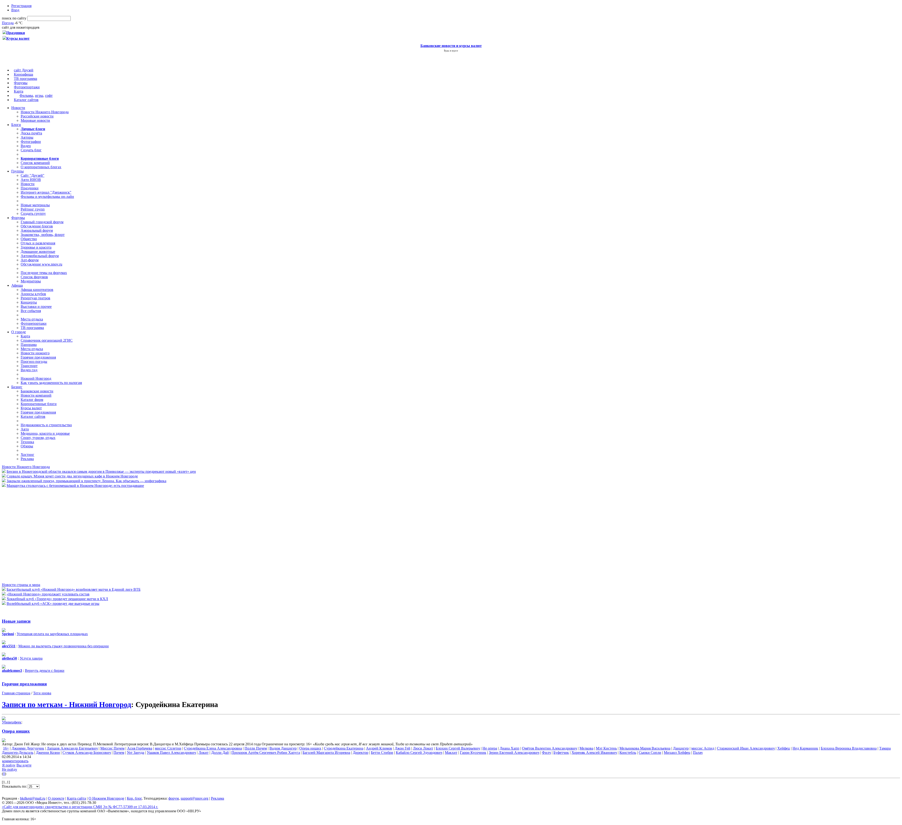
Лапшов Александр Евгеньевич (72, 748)
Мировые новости (35, 120)
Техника (27, 442)
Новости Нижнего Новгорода (45, 112)
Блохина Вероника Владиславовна (849, 748)
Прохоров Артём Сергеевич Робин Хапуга (265, 753)
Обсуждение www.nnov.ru (41, 264)
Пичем (118, 753)
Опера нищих (16, 731)
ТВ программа (25, 79)
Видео (26, 146)
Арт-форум (30, 260)
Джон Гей (402, 748)
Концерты (29, 302)
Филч (546, 753)
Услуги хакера (31, 658)
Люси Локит (423, 748)
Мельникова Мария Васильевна (644, 748)
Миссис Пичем (112, 748)
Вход (15, 10)
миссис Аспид (702, 748)
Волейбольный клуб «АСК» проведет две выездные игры (53, 604)
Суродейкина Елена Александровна (213, 748)
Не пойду (9, 769)
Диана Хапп (509, 748)
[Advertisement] (30, 535)
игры (39, 96)
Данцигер (681, 748)
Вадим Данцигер (283, 748)
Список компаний (35, 163)
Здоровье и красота (36, 247)
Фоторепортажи (27, 87)
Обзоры (27, 446)
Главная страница (16, 693)
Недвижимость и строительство (46, 425)
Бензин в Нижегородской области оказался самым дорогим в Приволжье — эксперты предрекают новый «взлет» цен (101, 471)
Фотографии (31, 142)
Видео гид (29, 370)
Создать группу (33, 213)
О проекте (56, 798)
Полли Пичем (256, 748)
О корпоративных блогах (41, 167)
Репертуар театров (35, 298)
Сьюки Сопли (650, 753)
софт (49, 96)
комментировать (15, 761)
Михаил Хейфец (677, 753)
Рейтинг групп (33, 209)
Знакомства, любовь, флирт (43, 235)
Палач (698, 753)
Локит (203, 753)
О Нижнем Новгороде (106, 798)
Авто (25, 429)
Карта (18, 91)
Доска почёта (31, 133)
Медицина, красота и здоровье (45, 433)
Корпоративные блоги (39, 404)
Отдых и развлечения (38, 243)
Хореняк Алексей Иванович (594, 753)
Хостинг (27, 455)
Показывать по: (15, 786)
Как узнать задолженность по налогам (51, 383)
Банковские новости (37, 391)
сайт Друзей (23, 70)
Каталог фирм (32, 400)
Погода (8, 23)
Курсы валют (31, 408)
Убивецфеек (11, 722)
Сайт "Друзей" (32, 175)
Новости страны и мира (21, 585)
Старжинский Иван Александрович (746, 748)
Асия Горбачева (139, 748)
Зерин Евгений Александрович (514, 753)
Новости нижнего (35, 353)
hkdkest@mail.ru (32, 798)
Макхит (451, 753)
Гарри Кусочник (473, 753)
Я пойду (9, 765)
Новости (18, 108)
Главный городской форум (42, 222)
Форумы (20, 83)
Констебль (627, 753)
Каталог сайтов (26, 100)
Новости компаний (36, 395)
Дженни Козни (48, 753)
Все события (31, 311)
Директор (360, 753)
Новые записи (16, 621)
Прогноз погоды (34, 362)
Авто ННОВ (31, 180)
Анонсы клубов (33, 294)
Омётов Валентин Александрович (549, 748)
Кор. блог (134, 798)
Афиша (17, 285)
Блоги (16, 125)
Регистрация (21, 6)
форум (173, 798)
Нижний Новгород (36, 378)
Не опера (489, 748)
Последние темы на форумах (44, 273)
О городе (18, 332)
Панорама (29, 345)
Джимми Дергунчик (28, 748)
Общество (29, 239)
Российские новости (37, 116)
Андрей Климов (379, 748)
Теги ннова (42, 693)
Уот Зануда (135, 753)
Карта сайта (76, 798)
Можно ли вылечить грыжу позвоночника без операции (63, 646)
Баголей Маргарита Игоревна (326, 753)
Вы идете (23, 765)
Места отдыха (32, 319)
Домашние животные (38, 252)
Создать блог (31, 150)
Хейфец (783, 748)
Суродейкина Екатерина (343, 748)
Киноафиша (23, 74)
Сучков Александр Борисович (86, 753)
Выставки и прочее (36, 307)
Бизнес (16, 387)
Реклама (27, 459)
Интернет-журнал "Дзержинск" (46, 192)
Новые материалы (35, 205)
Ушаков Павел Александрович (171, 753)
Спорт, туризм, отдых (38, 438)
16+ (6, 748)
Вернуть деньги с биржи (44, 671)
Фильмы (26, 96)
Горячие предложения (38, 357)
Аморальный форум (37, 230)
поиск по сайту (14, 18)
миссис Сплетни (168, 748)
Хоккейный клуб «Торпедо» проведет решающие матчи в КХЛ (57, 599)
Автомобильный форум (40, 256)
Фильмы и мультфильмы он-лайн (47, 197)
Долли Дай (220, 753)
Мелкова (586, 748)
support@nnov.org (194, 798)
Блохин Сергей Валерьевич (458, 748)
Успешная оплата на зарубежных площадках (52, 634)
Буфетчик (561, 753)
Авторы (27, 137)
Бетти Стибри (382, 753)
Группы (17, 171)
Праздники (30, 188)
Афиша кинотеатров (37, 290)
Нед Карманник (805, 748)
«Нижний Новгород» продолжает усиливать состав (48, 594)
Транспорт (29, 366)
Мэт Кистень (606, 748)
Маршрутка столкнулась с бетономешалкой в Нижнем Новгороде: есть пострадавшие (75, 486)
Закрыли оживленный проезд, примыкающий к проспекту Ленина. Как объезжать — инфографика (86, 481)
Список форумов (34, 277)
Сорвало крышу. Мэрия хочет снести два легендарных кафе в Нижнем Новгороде (72, 476)
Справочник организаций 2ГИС (47, 340)
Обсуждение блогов (37, 226)
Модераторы (31, 281)
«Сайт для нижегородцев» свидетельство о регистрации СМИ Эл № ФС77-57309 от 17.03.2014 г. (80, 807)
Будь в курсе (451, 50)
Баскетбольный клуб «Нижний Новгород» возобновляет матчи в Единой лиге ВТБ (73, 589)
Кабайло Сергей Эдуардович (419, 753)
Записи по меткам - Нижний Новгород (66, 704)
